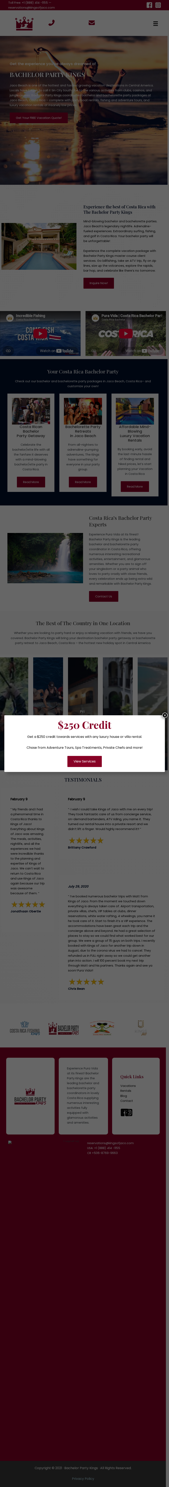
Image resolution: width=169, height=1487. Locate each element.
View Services (85, 761)
